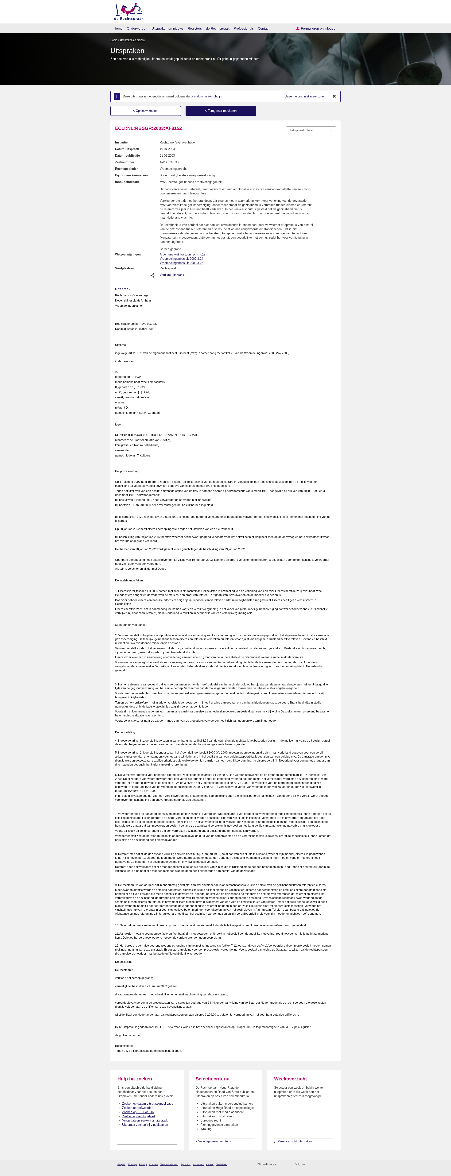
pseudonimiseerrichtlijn (206, 96)
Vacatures (198, 1164)
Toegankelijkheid (169, 1164)
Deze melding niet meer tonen (305, 96)
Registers (195, 28)
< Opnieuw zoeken (145, 110)
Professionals (244, 28)
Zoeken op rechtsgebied (138, 1116)
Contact (263, 28)
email (287, 1164)
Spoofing (186, 1164)
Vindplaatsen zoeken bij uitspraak (145, 1120)
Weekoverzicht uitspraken (294, 1141)
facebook (315, 1164)
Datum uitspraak (127, 149)
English (121, 1164)
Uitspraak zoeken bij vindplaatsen (145, 1124)
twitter (309, 1164)
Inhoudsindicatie (127, 182)
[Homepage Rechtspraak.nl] (127, 10)
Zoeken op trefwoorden (137, 1108)
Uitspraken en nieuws (167, 28)
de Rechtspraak (217, 28)
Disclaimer (221, 1164)
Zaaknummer (124, 162)
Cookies (153, 1164)
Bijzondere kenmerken (131, 175)
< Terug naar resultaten (221, 110)
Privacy (143, 1164)
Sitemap (132, 1164)
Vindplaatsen (124, 268)
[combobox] (311, 130)
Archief (210, 1164)
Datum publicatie (127, 155)
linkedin (327, 1164)
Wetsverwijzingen (128, 254)
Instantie (121, 142)
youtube (333, 1164)
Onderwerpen (137, 28)
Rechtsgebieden (126, 168)
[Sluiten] (334, 96)
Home (118, 28)
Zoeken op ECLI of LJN (138, 1112)
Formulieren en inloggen (319, 28)
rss (281, 1164)
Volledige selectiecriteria (214, 1141)
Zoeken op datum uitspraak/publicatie (147, 1103)
